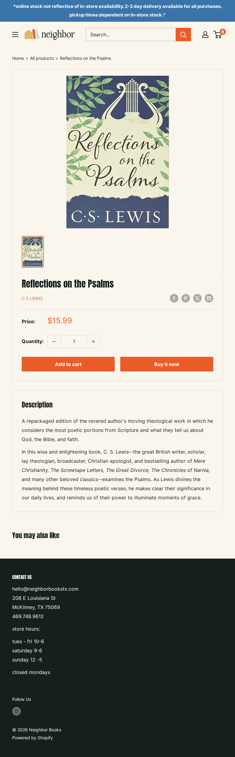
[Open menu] (15, 34)
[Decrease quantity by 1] (54, 341)
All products (42, 58)
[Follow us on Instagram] (16, 711)
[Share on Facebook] (174, 298)
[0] (218, 34)
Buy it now (166, 364)
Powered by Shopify (32, 737)
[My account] (205, 34)
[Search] (183, 34)
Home (18, 58)
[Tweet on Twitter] (197, 298)
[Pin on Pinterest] (185, 298)
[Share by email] (209, 298)
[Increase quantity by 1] (93, 341)
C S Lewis (32, 298)
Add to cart (68, 364)
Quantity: (33, 341)
